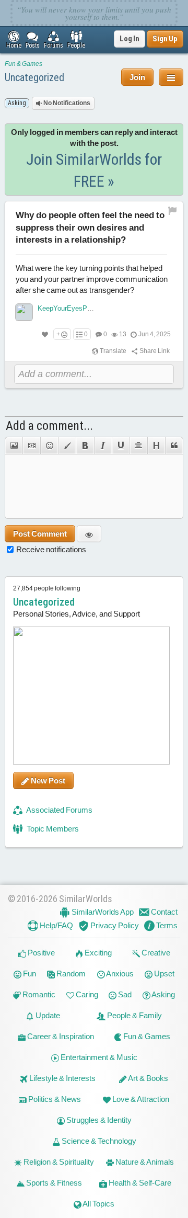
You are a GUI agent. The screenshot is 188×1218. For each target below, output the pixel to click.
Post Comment (40, 533)
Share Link (154, 351)
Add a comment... (49, 425)
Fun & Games (23, 63)
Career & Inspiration (60, 1036)
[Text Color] (67, 445)
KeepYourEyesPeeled (70, 308)
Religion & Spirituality (58, 1161)
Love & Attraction (140, 1099)
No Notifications (66, 103)
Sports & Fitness (53, 1182)
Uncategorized (34, 77)
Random (70, 973)
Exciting (97, 952)
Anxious (119, 973)
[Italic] (103, 445)
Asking (162, 994)
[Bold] (84, 445)
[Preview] (89, 533)
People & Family (133, 1015)
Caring (86, 994)
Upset (163, 973)
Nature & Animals (144, 1161)
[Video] (31, 445)
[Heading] (156, 445)
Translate (112, 351)
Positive (40, 952)
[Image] (13, 445)
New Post (47, 780)
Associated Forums (58, 809)
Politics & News (54, 1099)
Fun (28, 973)
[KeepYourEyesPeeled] (24, 312)
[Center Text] (138, 445)
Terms (166, 925)
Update (47, 1015)
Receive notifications (51, 549)
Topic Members (52, 828)
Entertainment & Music (98, 1057)
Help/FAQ (55, 925)
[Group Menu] (171, 77)
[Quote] (174, 445)
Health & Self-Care (139, 1182)
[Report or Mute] (172, 210)
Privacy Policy (114, 925)
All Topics (97, 1203)
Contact (163, 911)
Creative (155, 952)
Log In (129, 38)
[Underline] (121, 445)
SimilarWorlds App (102, 911)
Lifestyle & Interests (62, 1078)
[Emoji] (49, 445)
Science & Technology (98, 1140)
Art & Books (147, 1078)
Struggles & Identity (98, 1119)
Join (137, 77)
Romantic (38, 994)
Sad (124, 994)
